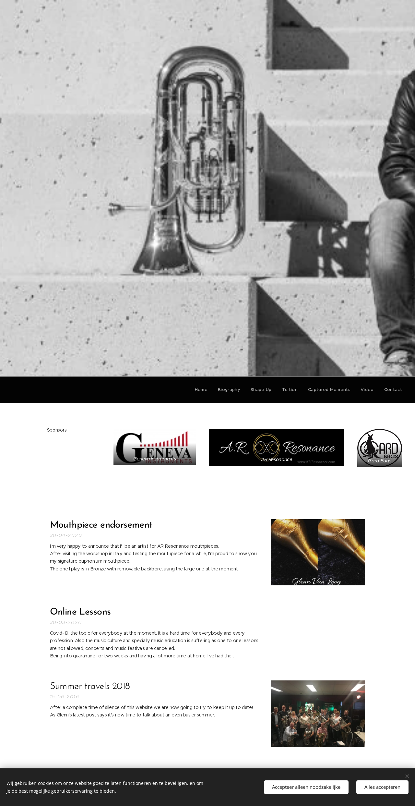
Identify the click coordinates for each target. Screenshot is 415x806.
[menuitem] (203, 390)
